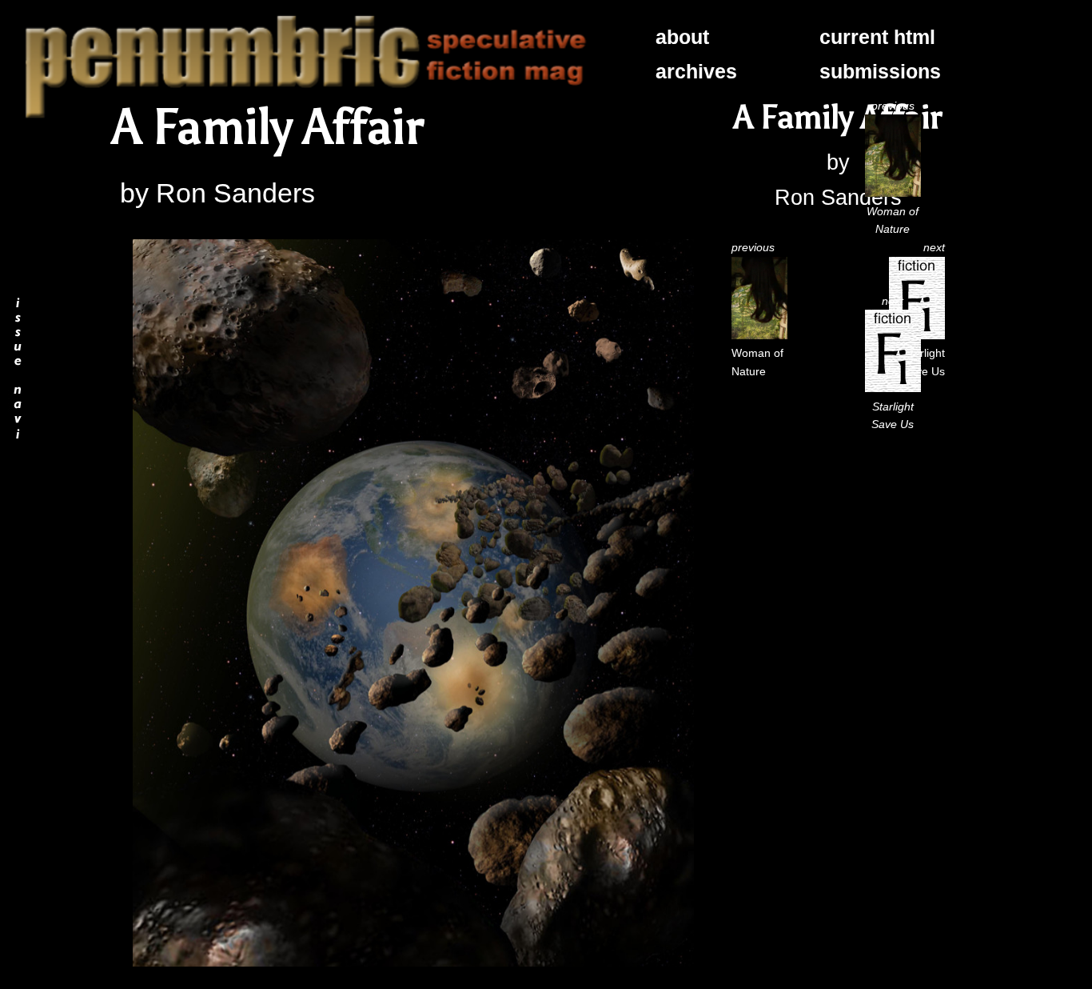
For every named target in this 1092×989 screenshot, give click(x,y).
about (682, 37)
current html (877, 37)
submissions (880, 71)
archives (696, 71)
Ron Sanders (235, 193)
